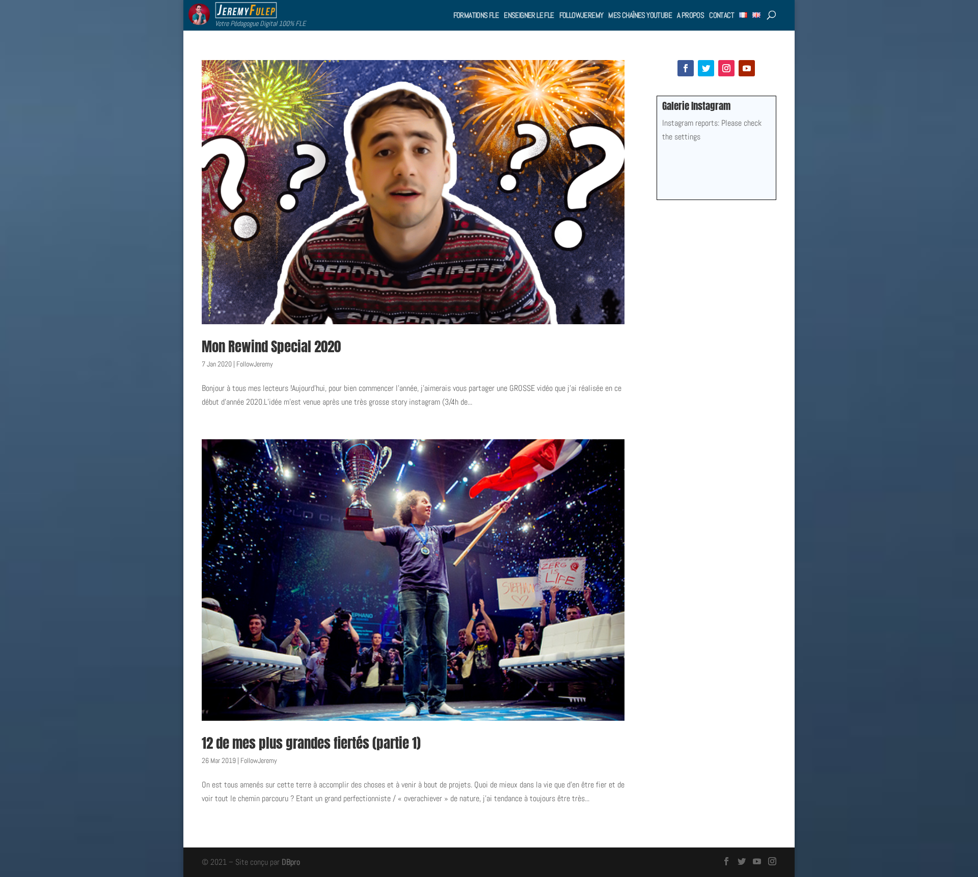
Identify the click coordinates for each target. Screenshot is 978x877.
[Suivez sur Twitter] (706, 68)
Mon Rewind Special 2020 (271, 346)
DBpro (291, 862)
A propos (690, 15)
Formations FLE (476, 15)
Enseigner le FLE (529, 15)
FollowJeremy (581, 15)
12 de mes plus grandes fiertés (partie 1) (311, 742)
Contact (721, 15)
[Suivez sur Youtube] (747, 68)
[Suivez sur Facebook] (685, 68)
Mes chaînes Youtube (640, 15)
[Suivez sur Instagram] (726, 68)
